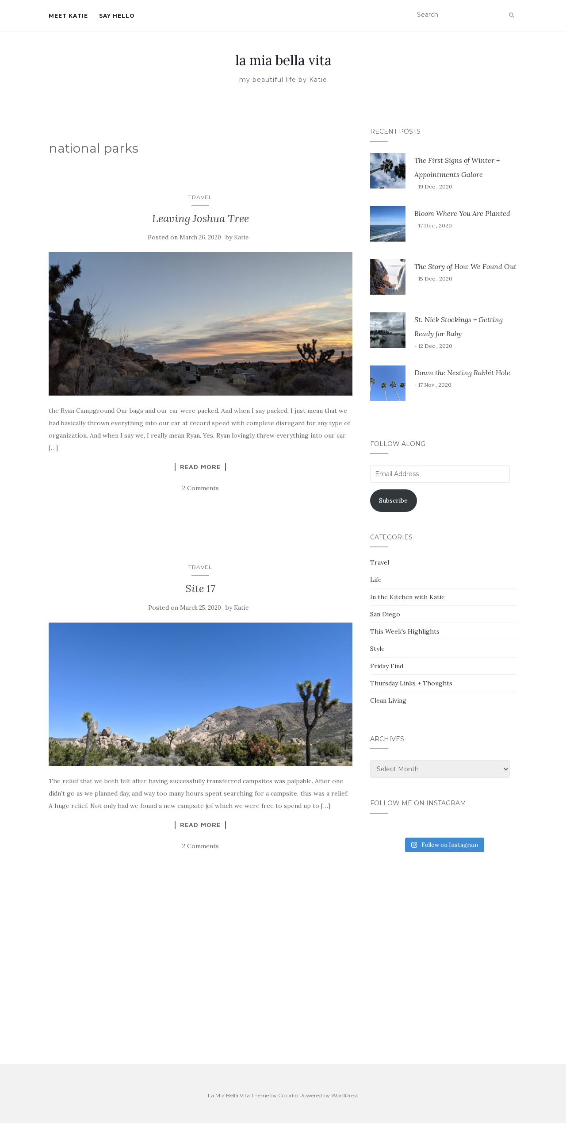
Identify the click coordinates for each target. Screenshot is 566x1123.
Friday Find (386, 666)
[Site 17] (200, 694)
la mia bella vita (283, 60)
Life (376, 580)
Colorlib (288, 1095)
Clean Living (388, 700)
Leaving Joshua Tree (200, 218)
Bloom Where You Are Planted (462, 213)
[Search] (511, 15)
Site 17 (200, 588)
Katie (241, 237)
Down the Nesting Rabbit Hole (462, 372)
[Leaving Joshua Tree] (200, 324)
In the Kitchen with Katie (407, 597)
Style (377, 649)
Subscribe (393, 500)
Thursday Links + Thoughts (411, 683)
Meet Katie (68, 15)
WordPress (344, 1095)
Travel (200, 197)
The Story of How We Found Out (465, 266)
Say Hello (117, 15)
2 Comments (200, 488)
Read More (200, 466)
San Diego (385, 614)
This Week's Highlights (405, 631)
